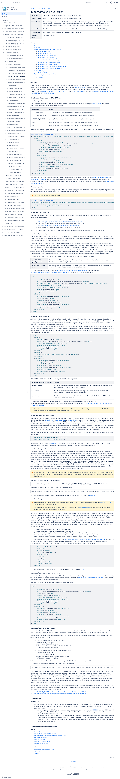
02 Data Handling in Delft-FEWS (15, 40)
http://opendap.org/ (80, 87)
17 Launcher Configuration (13, 205)
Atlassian (73, 774)
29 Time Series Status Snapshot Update (19, 157)
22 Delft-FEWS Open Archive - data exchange (19, 220)
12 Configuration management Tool (15, 193)
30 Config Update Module (14, 160)
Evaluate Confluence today (98, 767)
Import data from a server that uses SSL (50, 68)
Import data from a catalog (46, 57)
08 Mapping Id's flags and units (14, 181)
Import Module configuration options (19, 79)
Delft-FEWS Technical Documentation (15, 229)
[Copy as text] (112, 134)
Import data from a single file (47, 55)
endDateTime (72, 420)
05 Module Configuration (12, 52)
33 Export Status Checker (14, 169)
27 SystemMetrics (12, 151)
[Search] (85, 2)
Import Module (96, 103)
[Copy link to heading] (38, 43)
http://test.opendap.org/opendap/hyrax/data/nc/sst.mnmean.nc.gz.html (60, 222)
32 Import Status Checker (14, 166)
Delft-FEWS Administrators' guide (14, 226)
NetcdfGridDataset (85, 507)
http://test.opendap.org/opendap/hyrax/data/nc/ (72, 270)
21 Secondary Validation (14, 133)
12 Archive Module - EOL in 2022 (17, 109)
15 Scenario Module (13, 115)
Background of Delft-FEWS (12, 232)
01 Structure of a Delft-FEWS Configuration (18, 37)
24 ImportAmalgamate (13, 142)
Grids (82, 569)
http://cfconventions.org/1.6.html (44, 749)
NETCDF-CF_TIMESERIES (60, 91)
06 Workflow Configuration (13, 175)
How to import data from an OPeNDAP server (48, 49)
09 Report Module (12, 100)
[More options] (115, 8)
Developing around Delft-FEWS (13, 235)
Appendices (8, 223)
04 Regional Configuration (13, 49)
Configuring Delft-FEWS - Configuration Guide (18, 28)
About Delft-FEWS (9, 22)
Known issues (38, 70)
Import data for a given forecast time (49, 62)
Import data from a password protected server (52, 66)
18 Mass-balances (12, 124)
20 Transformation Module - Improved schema (21, 130)
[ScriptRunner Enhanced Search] (107, 2)
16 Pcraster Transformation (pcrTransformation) (21, 118)
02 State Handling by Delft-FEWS (15, 43)
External (40, 77)
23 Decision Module (13, 139)
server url (92, 495)
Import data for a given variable (47, 59)
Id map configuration (44, 53)
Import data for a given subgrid (47, 64)
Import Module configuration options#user (91, 577)
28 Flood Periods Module (14, 154)
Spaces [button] (15, 2)
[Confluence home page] (8, 2)
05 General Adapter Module (15, 88)
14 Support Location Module (15, 112)
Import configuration (44, 51)
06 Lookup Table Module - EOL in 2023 (19, 91)
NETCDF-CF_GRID (46, 91)
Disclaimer (73, 761)
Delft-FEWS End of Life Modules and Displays (19, 31)
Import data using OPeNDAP (17, 76)
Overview (37, 47)
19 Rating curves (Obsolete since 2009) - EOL (21, 127)
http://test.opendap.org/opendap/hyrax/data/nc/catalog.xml (49, 272)
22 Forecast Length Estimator (15, 136)
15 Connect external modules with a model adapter (20, 202)
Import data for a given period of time (49, 61)
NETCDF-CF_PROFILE (78, 91)
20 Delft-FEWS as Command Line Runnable (18, 214)
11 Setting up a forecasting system (15, 190)
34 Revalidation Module (14, 172)
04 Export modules (12, 85)
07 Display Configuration (12, 178)
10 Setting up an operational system (16, 187)
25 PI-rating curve (12, 145)
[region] (72, 154)
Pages (32, 8)
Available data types (14, 64)
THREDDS (96, 710)
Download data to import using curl (19, 73)
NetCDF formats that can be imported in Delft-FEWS (24, 82)
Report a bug (80, 769)
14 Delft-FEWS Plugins (12, 199)
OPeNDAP (37, 751)
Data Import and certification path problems (21, 70)
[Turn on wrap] (109, 134)
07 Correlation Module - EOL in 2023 (18, 94)
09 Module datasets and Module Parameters (18, 184)
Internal (40, 76)
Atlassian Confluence (65, 769)
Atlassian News (90, 769)
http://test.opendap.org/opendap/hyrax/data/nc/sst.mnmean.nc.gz (58, 225)
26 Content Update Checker (15, 148)
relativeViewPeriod (49, 420)
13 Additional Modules (12, 196)
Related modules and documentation (45, 74)
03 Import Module (12, 61)
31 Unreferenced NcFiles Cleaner (17, 163)
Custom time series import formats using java (22, 67)
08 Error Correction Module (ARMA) (17, 97)
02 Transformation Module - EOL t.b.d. (18, 58)
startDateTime (60, 420)
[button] (2, 2)
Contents (37, 46)
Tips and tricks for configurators (15, 34)
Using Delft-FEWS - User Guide (13, 25)
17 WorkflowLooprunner (14, 121)
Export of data (42, 72)
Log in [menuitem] (116, 2)
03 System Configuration (12, 46)
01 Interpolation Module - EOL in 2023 (18, 55)
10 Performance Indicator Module (17, 103)
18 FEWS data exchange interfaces (16, 208)
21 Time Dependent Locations (14, 217)
